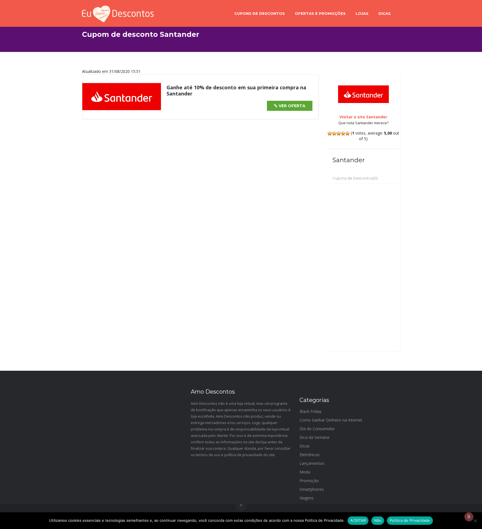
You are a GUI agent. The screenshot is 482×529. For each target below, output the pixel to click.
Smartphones (312, 489)
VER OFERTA (291, 105)
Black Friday (310, 411)
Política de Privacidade (410, 520)
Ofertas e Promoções (320, 13)
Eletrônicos (310, 454)
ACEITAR (358, 520)
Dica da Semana (314, 437)
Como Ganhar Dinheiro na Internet (331, 420)
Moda (305, 472)
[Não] (475, 520)
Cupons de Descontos (259, 13)
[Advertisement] (363, 267)
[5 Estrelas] (347, 133)
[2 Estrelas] (334, 133)
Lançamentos (312, 463)
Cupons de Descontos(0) (355, 178)
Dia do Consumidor (317, 428)
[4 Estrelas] (343, 133)
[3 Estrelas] (338, 133)
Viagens (307, 498)
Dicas (385, 13)
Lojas (362, 13)
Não (377, 520)
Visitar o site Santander (363, 116)
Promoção (309, 480)
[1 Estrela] (329, 133)
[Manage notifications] (468, 516)
